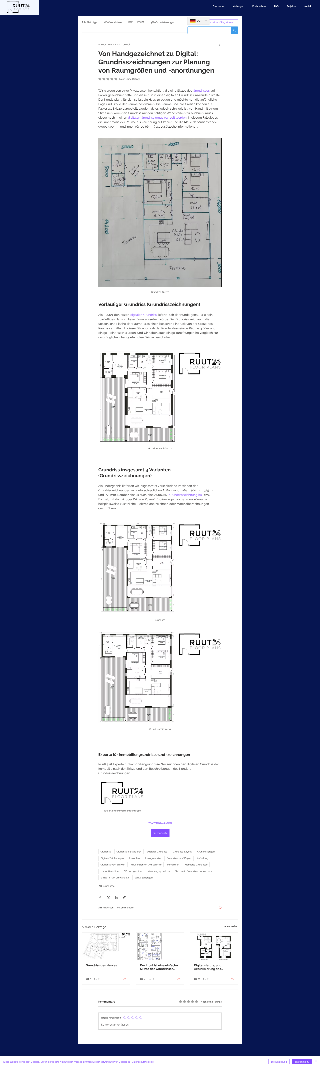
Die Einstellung (279, 1061)
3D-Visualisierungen (162, 22)
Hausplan (134, 858)
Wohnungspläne (133, 871)
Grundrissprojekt (206, 851)
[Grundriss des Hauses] (106, 946)
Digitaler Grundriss (157, 851)
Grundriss (105, 851)
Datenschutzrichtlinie (143, 1061)
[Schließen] (316, 1061)
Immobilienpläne (109, 871)
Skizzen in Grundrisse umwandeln (193, 871)
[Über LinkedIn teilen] (116, 897)
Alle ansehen (231, 926)
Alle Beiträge (89, 22)
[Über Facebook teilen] (100, 897)
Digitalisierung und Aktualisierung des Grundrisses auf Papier (210, 967)
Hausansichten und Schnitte (146, 864)
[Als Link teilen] (124, 897)
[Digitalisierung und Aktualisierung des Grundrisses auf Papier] (214, 946)
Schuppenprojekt (143, 877)
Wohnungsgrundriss (159, 871)
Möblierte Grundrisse (196, 864)
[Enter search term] (234, 30)
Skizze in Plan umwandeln (114, 877)
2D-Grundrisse (113, 22)
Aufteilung (202, 858)
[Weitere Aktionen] (220, 44)
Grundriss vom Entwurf (112, 864)
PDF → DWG (136, 22)
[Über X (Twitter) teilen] (108, 897)
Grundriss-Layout (182, 851)
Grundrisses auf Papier (179, 858)
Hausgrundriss (153, 858)
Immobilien (173, 864)
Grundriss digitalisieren (128, 851)
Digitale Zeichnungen (112, 858)
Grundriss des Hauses (101, 965)
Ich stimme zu (301, 1061)
